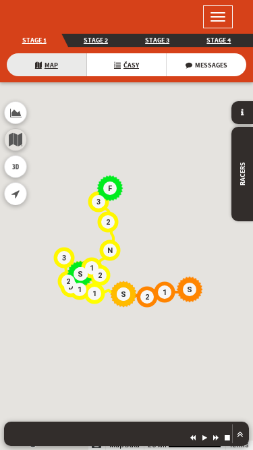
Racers (242, 174)
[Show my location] (15, 193)
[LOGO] (54, 17)
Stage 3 (157, 40)
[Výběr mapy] (15, 139)
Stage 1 (34, 40)
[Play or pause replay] (204, 437)
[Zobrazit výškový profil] (15, 112)
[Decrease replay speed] (193, 437)
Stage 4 (218, 40)
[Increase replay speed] (215, 437)
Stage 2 (96, 40)
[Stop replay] (227, 437)
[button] (192, 291)
